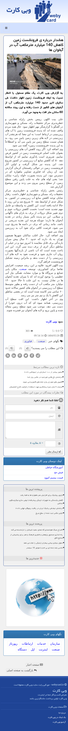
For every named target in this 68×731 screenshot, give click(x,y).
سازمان (55, 643)
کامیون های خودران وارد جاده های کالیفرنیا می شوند (42, 382)
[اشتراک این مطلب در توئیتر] (26, 355)
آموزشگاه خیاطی (54, 467)
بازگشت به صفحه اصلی (20, 670)
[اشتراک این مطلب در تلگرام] (38, 355)
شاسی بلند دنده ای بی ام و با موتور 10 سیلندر (44, 548)
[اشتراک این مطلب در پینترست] (19, 355)
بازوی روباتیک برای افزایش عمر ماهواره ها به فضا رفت (41, 495)
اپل (33, 649)
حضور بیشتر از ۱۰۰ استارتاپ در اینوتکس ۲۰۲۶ (43, 372)
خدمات (41, 643)
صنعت (23, 269)
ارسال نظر (53, 451)
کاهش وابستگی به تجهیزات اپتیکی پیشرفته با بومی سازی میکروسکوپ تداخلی (36, 501)
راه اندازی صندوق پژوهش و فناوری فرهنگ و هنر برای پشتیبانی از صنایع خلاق (36, 536)
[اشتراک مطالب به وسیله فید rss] (7, 355)
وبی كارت (19, 10)
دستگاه (22, 649)
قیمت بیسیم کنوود (53, 477)
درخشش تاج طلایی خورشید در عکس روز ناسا (44, 377)
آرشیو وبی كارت (59, 722)
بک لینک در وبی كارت (57, 717)
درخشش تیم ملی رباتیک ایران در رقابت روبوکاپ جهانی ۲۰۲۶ (39, 508)
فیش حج (58, 472)
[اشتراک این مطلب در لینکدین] (13, 355)
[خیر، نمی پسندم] (12, 348)
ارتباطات (27, 643)
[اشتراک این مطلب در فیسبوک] (32, 355)
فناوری (28, 341)
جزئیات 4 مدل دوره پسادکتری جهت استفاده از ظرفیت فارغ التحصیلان (35, 387)
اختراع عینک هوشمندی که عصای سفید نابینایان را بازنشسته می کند (37, 530)
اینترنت (43, 649)
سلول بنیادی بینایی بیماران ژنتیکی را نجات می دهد (43, 543)
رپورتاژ (13, 643)
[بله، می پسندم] (28, 348)
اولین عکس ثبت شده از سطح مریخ (49, 513)
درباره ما (62, 713)
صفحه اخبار (33, 664)
